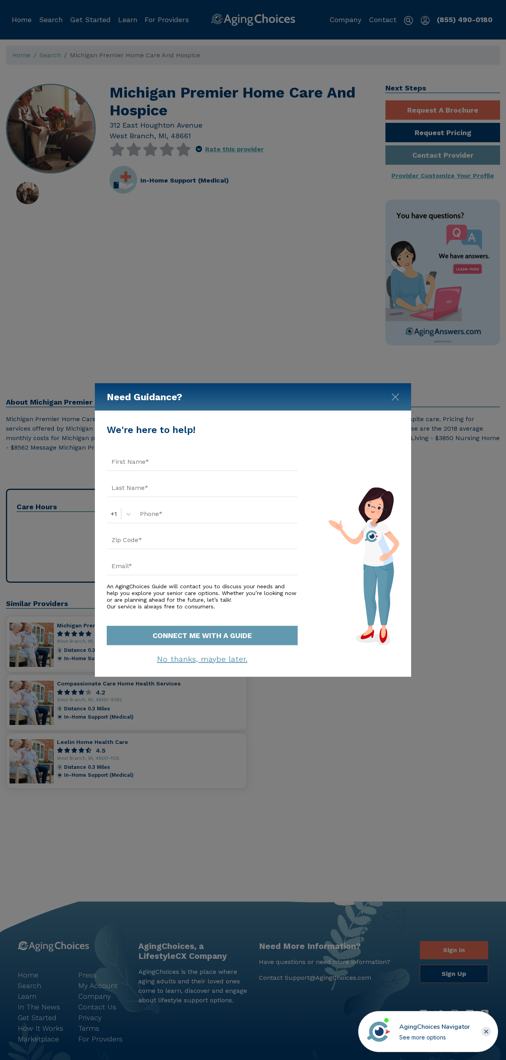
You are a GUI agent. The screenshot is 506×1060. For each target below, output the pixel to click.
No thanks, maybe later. (202, 659)
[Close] (395, 395)
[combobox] (112, 514)
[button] (486, 1031)
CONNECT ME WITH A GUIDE (202, 635)
